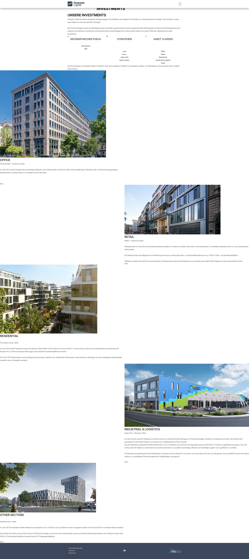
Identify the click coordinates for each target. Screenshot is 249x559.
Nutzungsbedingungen (75, 548)
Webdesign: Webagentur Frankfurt (124, 554)
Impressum (72, 550)
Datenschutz (72, 553)
